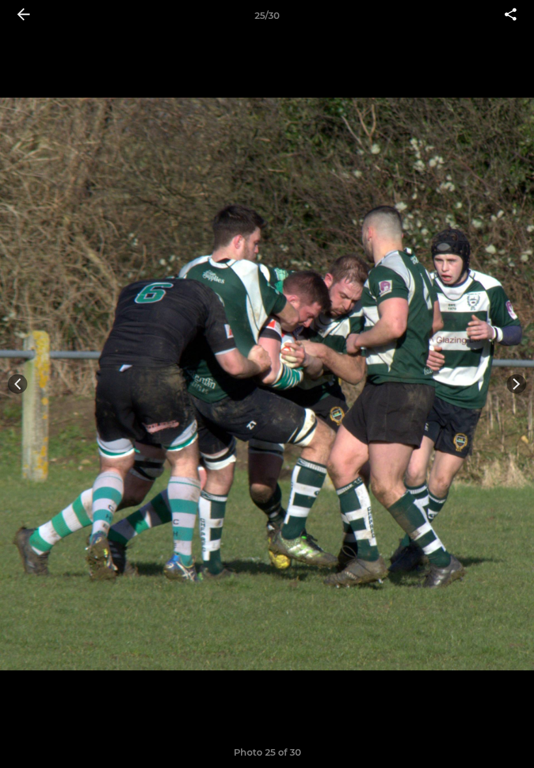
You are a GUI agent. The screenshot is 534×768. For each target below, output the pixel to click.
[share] (510, 16)
